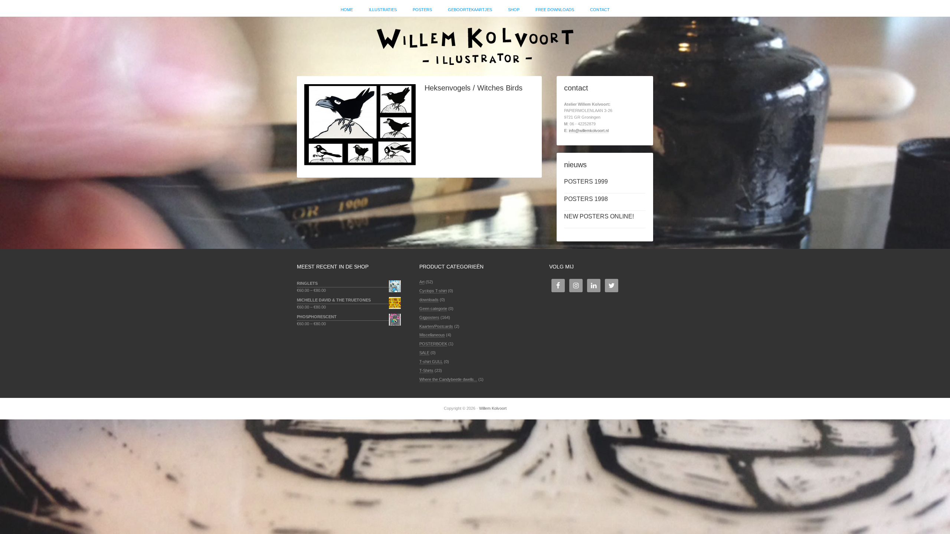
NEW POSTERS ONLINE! (599, 216)
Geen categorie (433, 308)
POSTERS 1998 (586, 199)
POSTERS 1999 (586, 181)
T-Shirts (426, 370)
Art (422, 282)
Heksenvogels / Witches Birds (473, 88)
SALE (424, 352)
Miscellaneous (432, 335)
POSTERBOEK (433, 344)
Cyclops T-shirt (433, 291)
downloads (429, 299)
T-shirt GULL (431, 361)
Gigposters (429, 317)
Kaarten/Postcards (436, 326)
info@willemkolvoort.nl (589, 130)
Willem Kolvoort (475, 43)
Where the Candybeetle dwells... (448, 379)
